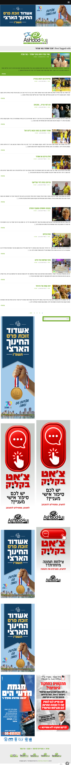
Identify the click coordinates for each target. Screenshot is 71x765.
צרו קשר (22, 749)
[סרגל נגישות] (67, 763)
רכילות (48, 185)
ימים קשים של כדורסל (43, 286)
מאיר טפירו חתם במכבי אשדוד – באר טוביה (35, 54)
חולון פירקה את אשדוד (43, 157)
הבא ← (30, 313)
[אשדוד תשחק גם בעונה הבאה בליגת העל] (61, 136)
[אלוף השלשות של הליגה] (61, 266)
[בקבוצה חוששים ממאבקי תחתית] (61, 214)
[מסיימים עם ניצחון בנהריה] (61, 84)
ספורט (48, 56)
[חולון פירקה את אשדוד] (61, 162)
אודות (47, 749)
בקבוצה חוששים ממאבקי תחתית (40, 208)
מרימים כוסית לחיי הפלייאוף (41, 182)
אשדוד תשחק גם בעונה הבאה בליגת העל (37, 131)
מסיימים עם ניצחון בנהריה (42, 79)
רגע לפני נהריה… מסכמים (42, 105)
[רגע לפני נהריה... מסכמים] (61, 110)
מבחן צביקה (47, 234)
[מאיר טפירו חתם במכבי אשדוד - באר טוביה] (60, 60)
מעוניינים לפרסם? (38, 749)
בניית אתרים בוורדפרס (43, 761)
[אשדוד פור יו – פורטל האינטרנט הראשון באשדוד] (35, 36)
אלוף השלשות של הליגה (43, 260)
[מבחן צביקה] (61, 240)
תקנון (28, 749)
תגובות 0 (35, 56)
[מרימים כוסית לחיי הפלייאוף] (61, 188)
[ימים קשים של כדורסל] (61, 292)
